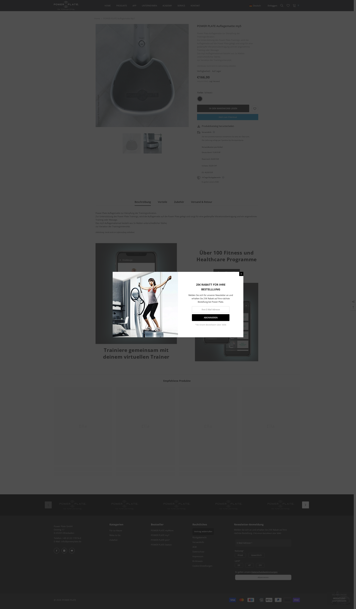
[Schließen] (241, 274)
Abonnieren (211, 317)
